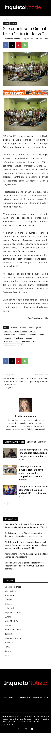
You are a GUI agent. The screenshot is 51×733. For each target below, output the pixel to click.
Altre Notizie (10, 591)
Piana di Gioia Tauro (11, 341)
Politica (8, 625)
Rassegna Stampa (13, 638)
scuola (20, 345)
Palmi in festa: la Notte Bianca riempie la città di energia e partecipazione (26, 555)
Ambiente (9, 595)
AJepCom (17, 716)
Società (13, 24)
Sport (7, 655)
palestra (29, 338)
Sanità (7, 646)
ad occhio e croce (13, 586)
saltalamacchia (9, 345)
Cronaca (8, 599)
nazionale (19, 338)
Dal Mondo (10, 608)
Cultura (13, 19)
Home (5, 19)
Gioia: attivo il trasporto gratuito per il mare (37, 380)
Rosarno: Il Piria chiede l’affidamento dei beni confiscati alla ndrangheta (13, 383)
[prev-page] (4, 503)
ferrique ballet (9, 334)
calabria (14, 328)
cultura (16, 331)
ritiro (35, 341)
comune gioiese (35, 328)
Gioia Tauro (22, 334)
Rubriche (9, 642)
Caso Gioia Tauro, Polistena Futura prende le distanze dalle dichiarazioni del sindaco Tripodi (26, 526)
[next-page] (9, 503)
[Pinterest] (19, 45)
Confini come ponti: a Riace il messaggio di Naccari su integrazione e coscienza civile (24, 534)
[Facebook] (5, 45)
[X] (12, 45)
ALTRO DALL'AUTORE (36, 442)
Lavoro (8, 616)
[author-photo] (25, 412)
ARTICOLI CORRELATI (14, 442)
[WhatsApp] (25, 45)
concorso (7, 331)
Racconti (9, 634)
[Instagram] (25, 729)
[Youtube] (32, 729)
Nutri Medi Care (12, 621)
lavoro (41, 334)
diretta (32, 331)
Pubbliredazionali (13, 629)
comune (23, 328)
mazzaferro (8, 338)
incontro (33, 334)
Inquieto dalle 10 (13, 612)
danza (24, 331)
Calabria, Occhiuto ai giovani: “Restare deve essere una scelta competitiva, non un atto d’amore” (31, 473)
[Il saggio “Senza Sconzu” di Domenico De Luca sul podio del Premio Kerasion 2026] (10, 490)
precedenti (26, 341)
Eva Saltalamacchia (12, 39)
